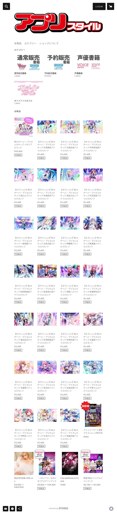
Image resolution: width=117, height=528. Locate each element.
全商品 (18, 43)
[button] (99, 6)
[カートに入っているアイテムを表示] (110, 6)
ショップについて (49, 43)
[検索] (6, 6)
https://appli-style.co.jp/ (111, 509)
